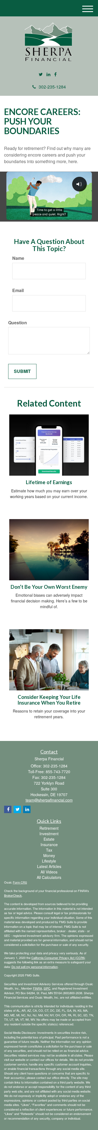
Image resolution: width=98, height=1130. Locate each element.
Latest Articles (49, 866)
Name (18, 258)
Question (17, 323)
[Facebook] (55, 74)
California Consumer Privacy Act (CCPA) (58, 957)
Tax (49, 850)
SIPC (47, 988)
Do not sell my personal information (34, 966)
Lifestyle (49, 861)
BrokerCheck (13, 895)
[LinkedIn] (48, 74)
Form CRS (20, 882)
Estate (49, 839)
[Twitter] (41, 74)
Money (49, 855)
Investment (49, 833)
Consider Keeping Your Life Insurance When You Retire (49, 700)
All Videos (49, 872)
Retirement (49, 828)
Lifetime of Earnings (49, 482)
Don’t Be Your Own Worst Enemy (49, 587)
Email (18, 290)
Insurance (49, 844)
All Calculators (49, 877)
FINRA (37, 988)
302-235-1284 (52, 87)
